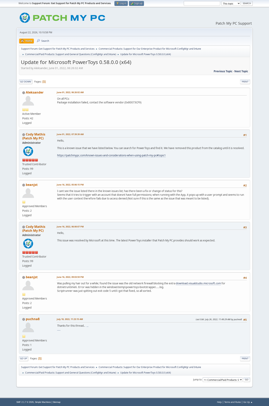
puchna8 (33, 319)
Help (219, 401)
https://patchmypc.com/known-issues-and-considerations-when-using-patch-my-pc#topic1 (111, 155)
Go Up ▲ (248, 401)
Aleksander (35, 92)
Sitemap (56, 402)
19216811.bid (87, 326)
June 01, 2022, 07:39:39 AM (70, 134)
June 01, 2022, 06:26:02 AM (70, 92)
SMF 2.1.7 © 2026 (25, 402)
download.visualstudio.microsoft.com (198, 283)
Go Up (23, 358)
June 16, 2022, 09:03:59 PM (70, 276)
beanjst (32, 185)
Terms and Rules (232, 401)
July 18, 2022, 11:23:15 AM (70, 319)
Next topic (241, 71)
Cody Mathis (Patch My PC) (33, 136)
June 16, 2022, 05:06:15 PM (70, 184)
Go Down (25, 81)
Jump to (197, 379)
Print (245, 81)
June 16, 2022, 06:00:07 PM (70, 226)
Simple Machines (43, 402)
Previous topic (223, 71)
